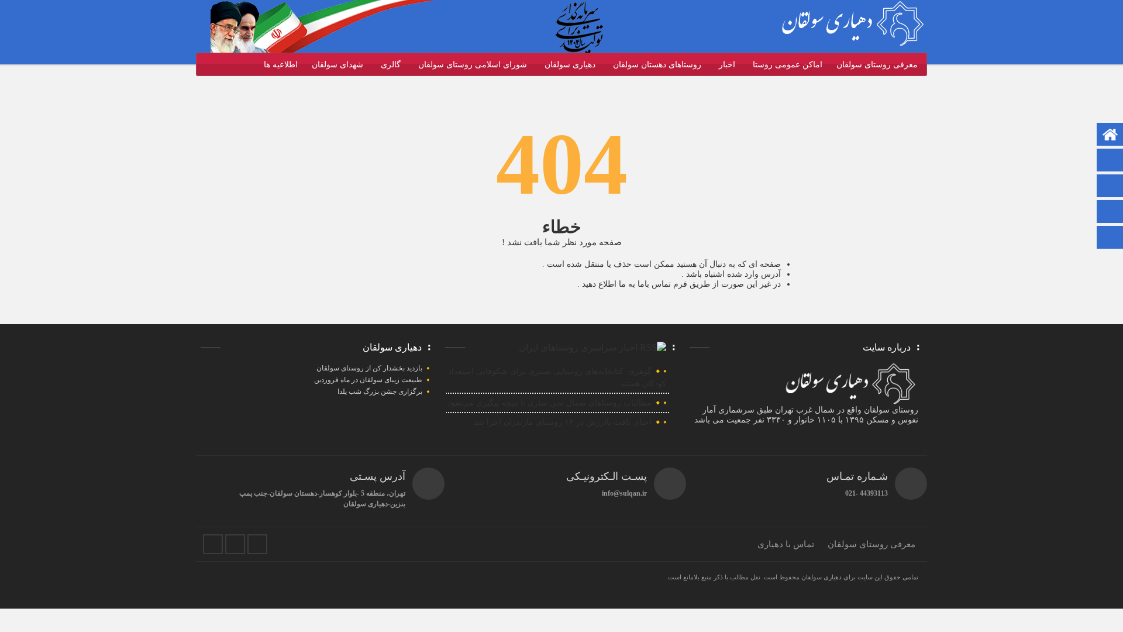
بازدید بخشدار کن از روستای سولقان (369, 368)
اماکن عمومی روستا (787, 64)
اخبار (727, 64)
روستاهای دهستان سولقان (657, 64)
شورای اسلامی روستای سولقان (472, 64)
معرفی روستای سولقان (877, 64)
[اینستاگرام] (1110, 212)
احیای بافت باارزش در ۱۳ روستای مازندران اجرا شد (562, 422)
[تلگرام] (1110, 161)
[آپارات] (1110, 187)
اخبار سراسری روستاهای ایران (578, 347)
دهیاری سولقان (570, 64)
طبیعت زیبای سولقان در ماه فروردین (368, 380)
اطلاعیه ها (281, 64)
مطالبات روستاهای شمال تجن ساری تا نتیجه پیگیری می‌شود (549, 403)
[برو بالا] (1111, 237)
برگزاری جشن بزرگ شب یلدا (379, 391)
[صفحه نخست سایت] (1110, 135)
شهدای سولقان (337, 64)
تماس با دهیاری (785, 544)
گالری (391, 64)
